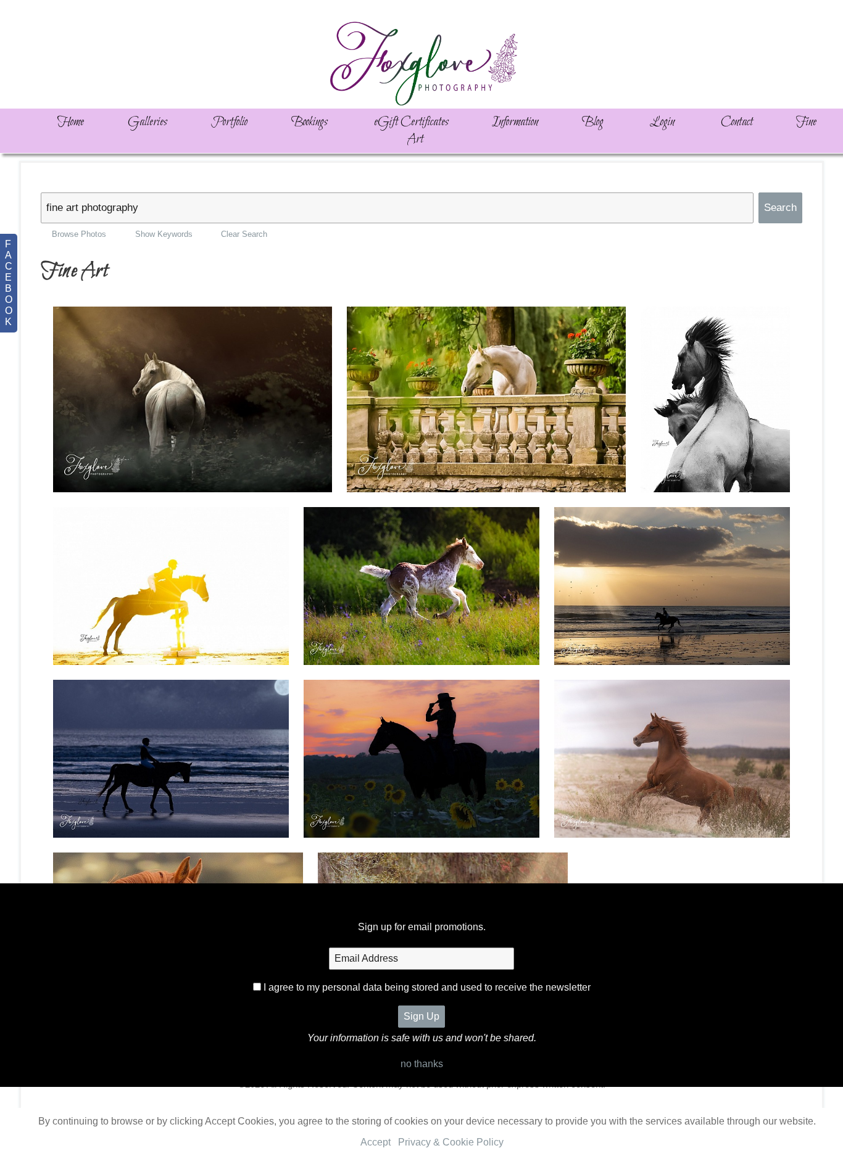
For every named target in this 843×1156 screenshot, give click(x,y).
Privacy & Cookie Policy (451, 1142)
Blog (593, 122)
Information (515, 122)
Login (662, 122)
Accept (375, 1142)
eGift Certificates (411, 122)
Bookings (309, 122)
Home (70, 122)
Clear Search (244, 234)
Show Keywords (163, 234)
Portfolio (229, 122)
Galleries (147, 122)
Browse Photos (79, 234)
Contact (737, 122)
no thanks (422, 1064)
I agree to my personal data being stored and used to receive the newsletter (427, 987)
